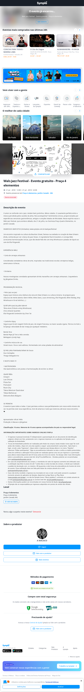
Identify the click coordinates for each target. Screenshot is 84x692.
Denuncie (37, 512)
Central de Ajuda (36, 623)
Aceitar (61, 687)
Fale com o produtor (43, 553)
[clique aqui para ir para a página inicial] (42, 3)
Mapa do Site (56, 676)
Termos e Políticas (8, 676)
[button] (6, 682)
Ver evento (42, 22)
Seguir (43, 547)
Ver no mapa (12, 502)
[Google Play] (17, 650)
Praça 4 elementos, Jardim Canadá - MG (38, 193)
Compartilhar (44, 174)
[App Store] (7, 650)
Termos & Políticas (52, 682)
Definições (21, 687)
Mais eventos (44, 560)
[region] (42, 685)
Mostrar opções (75, 657)
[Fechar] (81, 680)
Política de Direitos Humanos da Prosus (39, 676)
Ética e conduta (20, 676)
